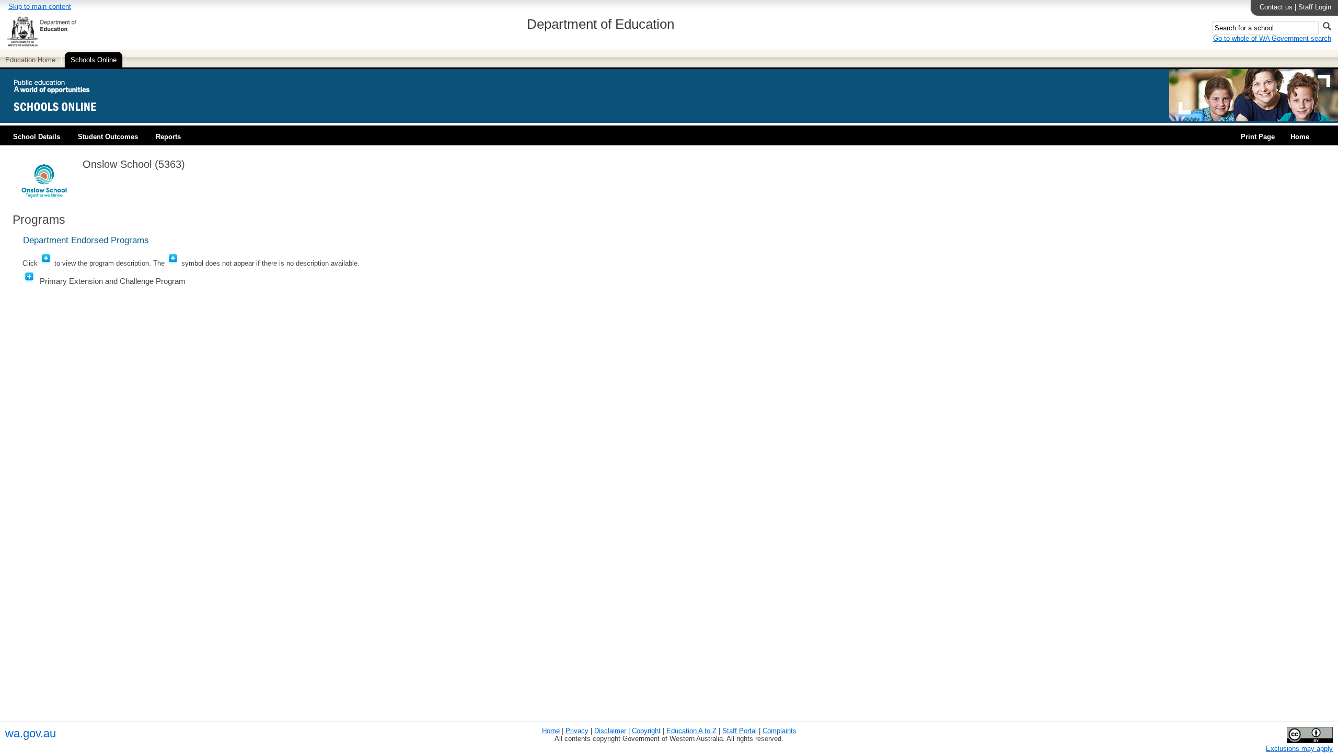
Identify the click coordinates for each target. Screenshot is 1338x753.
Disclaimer (610, 731)
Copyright (646, 731)
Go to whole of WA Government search (1272, 38)
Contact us (1276, 7)
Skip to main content (39, 6)
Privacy (577, 731)
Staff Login (1314, 7)
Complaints (780, 731)
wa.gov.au (30, 733)
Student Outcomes (108, 137)
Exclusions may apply (1299, 748)
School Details (36, 137)
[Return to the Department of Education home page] (41, 45)
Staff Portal (739, 731)
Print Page (1258, 137)
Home (1299, 137)
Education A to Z (691, 731)
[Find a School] (64, 119)
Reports (168, 137)
